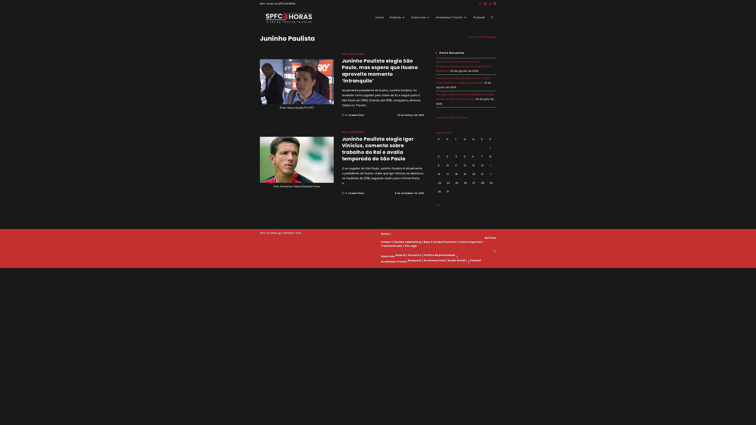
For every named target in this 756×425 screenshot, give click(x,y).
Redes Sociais (457, 260)
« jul (438, 205)
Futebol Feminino (445, 242)
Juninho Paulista (485, 37)
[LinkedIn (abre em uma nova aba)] (494, 4)
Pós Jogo (411, 246)
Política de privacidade (439, 255)
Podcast (475, 260)
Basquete (414, 260)
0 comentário (354, 115)
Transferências (391, 246)
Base (427, 242)
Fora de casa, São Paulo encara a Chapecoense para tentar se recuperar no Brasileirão (463, 66)
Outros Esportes (471, 242)
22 (491, 174)
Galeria (400, 255)
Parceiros (414, 255)
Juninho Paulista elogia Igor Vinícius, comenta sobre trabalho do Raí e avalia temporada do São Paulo (378, 149)
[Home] (470, 37)
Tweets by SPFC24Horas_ (452, 117)
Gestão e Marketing (407, 242)
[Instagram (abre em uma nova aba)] (490, 4)
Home (385, 234)
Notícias (490, 237)
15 (490, 165)
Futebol (386, 242)
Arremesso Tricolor (394, 261)
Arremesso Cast (434, 260)
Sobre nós (388, 256)
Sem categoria (353, 54)
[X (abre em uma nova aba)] (480, 4)
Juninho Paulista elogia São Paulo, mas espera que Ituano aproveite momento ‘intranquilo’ (380, 71)
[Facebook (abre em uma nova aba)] (485, 4)
